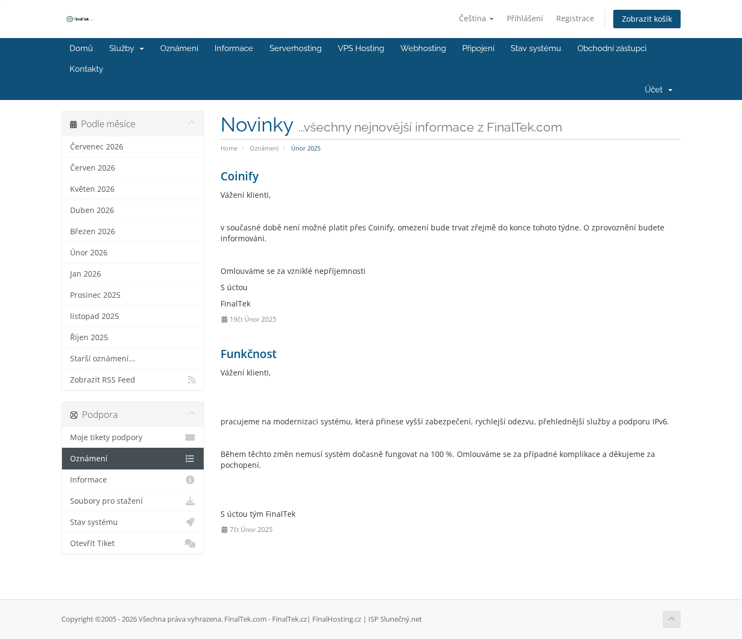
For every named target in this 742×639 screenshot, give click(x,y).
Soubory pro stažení (106, 501)
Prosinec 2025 (95, 295)
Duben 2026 (92, 210)
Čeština (473, 18)
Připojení (478, 48)
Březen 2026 (92, 231)
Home (229, 148)
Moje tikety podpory (106, 437)
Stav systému (536, 48)
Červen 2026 (92, 168)
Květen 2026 (92, 189)
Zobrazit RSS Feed (102, 380)
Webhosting (423, 48)
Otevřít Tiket (92, 543)
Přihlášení (525, 18)
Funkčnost (248, 353)
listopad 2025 (94, 316)
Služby (124, 48)
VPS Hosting (361, 48)
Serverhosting (295, 48)
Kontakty (86, 69)
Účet (656, 90)
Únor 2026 (89, 253)
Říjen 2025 (89, 337)
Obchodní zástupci (611, 48)
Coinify (240, 176)
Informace (234, 48)
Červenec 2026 (96, 147)
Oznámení (179, 48)
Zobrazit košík (647, 19)
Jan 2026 (85, 274)
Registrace (575, 18)
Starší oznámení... (102, 359)
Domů (81, 48)
